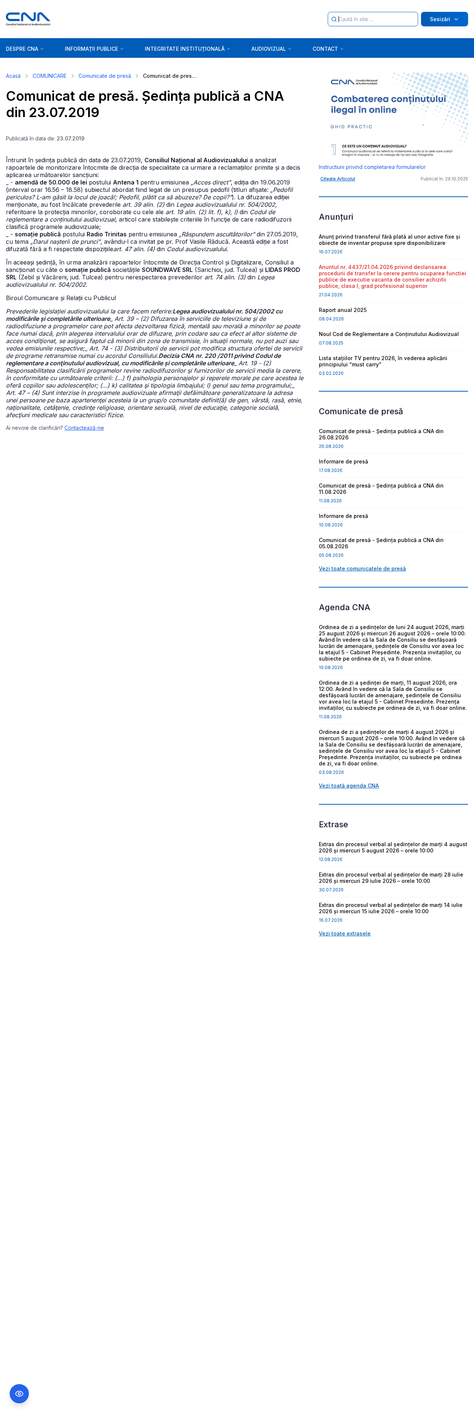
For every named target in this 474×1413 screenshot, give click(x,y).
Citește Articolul (337, 179)
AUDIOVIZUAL (268, 49)
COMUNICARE (50, 76)
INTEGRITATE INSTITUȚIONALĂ (185, 49)
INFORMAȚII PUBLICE (91, 49)
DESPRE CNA (22, 49)
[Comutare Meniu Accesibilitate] (19, 1393)
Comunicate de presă (105, 76)
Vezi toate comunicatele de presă (362, 568)
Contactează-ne (84, 428)
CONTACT (325, 49)
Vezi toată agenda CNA (349, 785)
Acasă (13, 76)
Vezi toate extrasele (345, 933)
